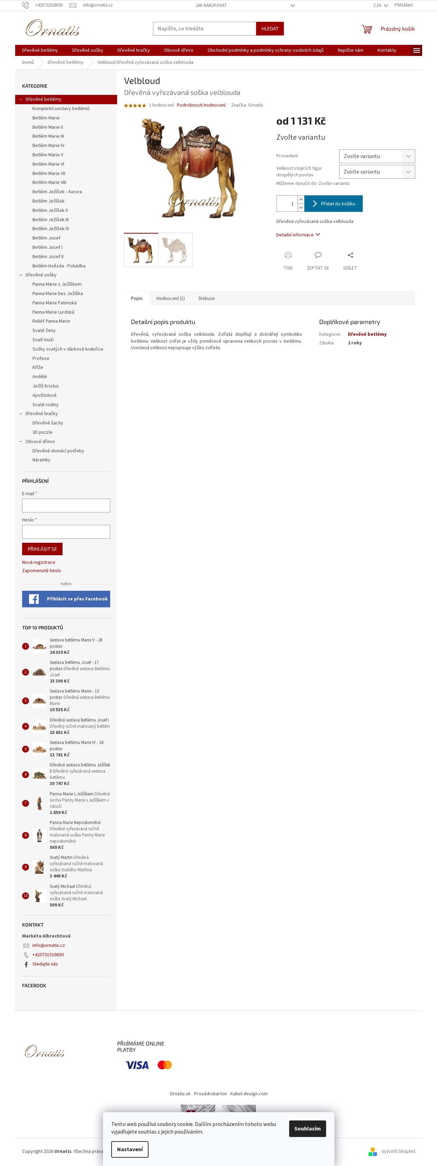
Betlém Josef (46, 238)
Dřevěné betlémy (43, 99)
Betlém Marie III (48, 136)
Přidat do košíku (338, 203)
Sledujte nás (45, 964)
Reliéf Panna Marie (51, 321)
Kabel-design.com (249, 1093)
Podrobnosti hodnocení (201, 105)
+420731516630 (48, 954)
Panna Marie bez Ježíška (57, 293)
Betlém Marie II (47, 127)
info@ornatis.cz (48, 945)
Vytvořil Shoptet (398, 1151)
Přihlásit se (42, 549)
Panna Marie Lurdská (53, 312)
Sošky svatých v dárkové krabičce (67, 349)
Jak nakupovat (211, 5)
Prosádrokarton (210, 1093)
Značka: (247, 105)
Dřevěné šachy (47, 423)
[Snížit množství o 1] (300, 208)
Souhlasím (307, 1129)
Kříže (37, 367)
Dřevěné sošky (41, 275)
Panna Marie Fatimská (54, 303)
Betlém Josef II (48, 256)
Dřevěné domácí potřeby (58, 451)
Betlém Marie (46, 118)
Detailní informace (295, 235)
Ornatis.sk (180, 1093)
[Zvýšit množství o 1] (300, 200)
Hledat (270, 28)
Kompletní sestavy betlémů (60, 108)
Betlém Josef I (47, 247)
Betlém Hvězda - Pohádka (58, 266)
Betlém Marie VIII (49, 182)
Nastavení (130, 1149)
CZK (377, 5)
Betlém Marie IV (48, 145)
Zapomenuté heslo (41, 571)
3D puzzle (42, 432)
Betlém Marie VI (48, 164)
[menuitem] (40, 50)
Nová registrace (38, 562)
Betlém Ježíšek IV (50, 228)
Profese (40, 358)
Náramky (41, 460)
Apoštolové (44, 395)
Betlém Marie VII (48, 173)
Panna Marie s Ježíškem (57, 284)
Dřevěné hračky (42, 413)
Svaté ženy (44, 330)
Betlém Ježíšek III (50, 219)
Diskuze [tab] (207, 298)
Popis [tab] (137, 298)
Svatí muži (43, 339)
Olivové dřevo (40, 441)
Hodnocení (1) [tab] (170, 298)
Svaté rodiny (45, 404)
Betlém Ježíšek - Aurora (57, 191)
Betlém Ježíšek (48, 201)
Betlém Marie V (47, 154)
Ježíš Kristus (45, 386)
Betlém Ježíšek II (50, 210)
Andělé (39, 376)
